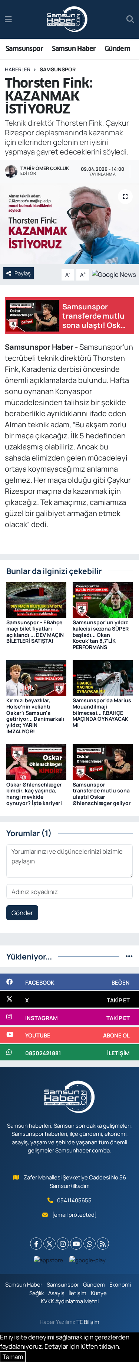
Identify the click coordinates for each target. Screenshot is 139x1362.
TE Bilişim (87, 1321)
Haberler (17, 69)
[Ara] (130, 19)
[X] (49, 1243)
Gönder (22, 912)
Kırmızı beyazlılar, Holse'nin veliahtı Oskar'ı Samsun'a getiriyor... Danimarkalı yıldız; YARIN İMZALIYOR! (35, 716)
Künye (99, 1293)
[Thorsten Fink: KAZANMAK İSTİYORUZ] (69, 223)
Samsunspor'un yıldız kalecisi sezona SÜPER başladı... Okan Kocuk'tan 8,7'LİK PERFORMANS (101, 635)
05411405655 (74, 1200)
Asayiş (56, 1293)
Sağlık (36, 1293)
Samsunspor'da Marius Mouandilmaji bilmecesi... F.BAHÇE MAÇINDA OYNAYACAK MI (102, 712)
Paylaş (22, 273)
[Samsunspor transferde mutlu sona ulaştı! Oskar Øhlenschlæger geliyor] (103, 761)
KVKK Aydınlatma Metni (70, 1301)
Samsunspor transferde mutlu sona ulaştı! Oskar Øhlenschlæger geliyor (102, 793)
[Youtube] (76, 1243)
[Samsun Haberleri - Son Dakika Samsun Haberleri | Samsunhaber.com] (67, 19)
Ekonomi (120, 1284)
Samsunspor (24, 48)
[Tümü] (129, 956)
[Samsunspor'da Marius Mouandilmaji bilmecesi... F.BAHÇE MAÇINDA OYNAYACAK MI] (103, 677)
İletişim (77, 1293)
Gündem (117, 48)
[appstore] (48, 1261)
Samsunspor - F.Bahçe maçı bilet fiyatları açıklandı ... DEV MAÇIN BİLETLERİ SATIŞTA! (35, 631)
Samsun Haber (74, 48)
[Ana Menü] (8, 19)
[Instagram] (63, 1243)
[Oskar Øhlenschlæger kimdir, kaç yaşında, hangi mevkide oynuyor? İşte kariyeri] (36, 761)
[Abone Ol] (114, 274)
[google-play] (87, 1261)
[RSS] (103, 1243)
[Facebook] (36, 1243)
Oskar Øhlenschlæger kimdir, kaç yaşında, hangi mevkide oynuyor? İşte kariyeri (34, 793)
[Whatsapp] (89, 1243)
